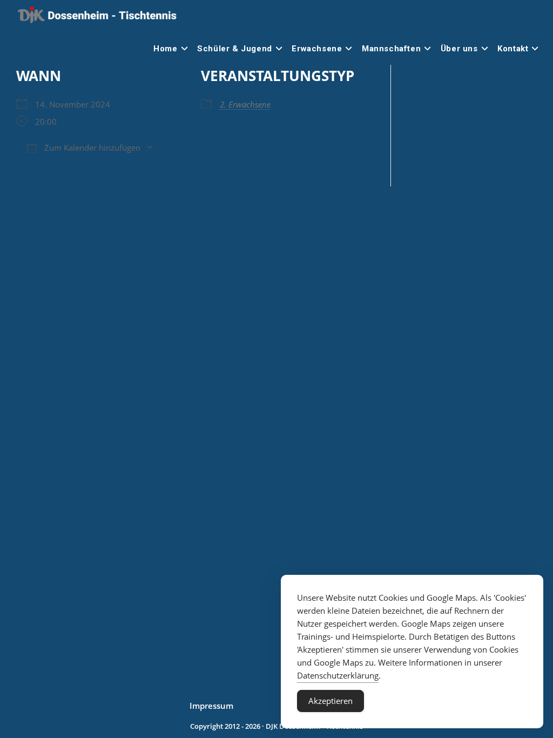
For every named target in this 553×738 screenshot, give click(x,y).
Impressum (211, 705)
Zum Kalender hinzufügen (91, 147)
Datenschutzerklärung (338, 675)
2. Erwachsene (245, 104)
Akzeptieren (330, 700)
